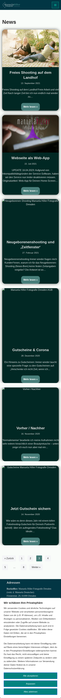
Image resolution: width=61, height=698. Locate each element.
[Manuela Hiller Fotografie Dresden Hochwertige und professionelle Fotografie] (11, 5)
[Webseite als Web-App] (30, 134)
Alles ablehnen (30, 691)
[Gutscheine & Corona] (30, 316)
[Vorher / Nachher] (30, 405)
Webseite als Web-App (30, 158)
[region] (30, 648)
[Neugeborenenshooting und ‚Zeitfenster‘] (30, 218)
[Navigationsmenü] (55, 5)
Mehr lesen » (29, 105)
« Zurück (9, 558)
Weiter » (36, 567)
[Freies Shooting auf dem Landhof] (30, 48)
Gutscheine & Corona (30, 350)
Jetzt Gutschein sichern (31, 508)
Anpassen (30, 684)
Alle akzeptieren (30, 676)
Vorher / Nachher (30, 428)
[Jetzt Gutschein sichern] (30, 484)
